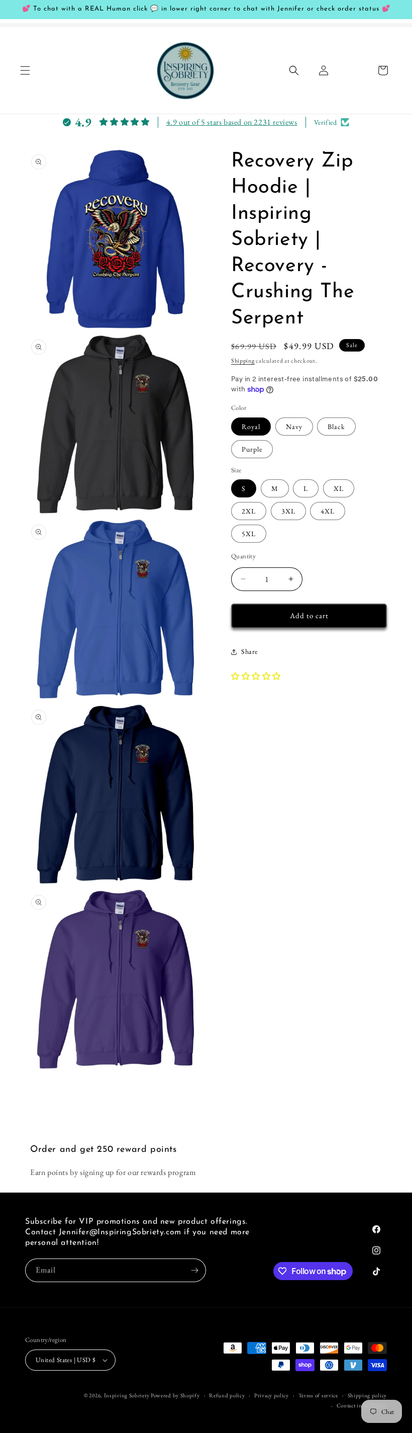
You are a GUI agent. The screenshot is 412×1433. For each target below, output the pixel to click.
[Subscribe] (194, 1270)
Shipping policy (367, 1395)
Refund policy (227, 1395)
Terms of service (318, 1395)
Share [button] (249, 651)
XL (339, 488)
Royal (251, 426)
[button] (25, 70)
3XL (288, 511)
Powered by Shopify (175, 1395)
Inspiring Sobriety (127, 1395)
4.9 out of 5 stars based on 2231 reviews (231, 122)
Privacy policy (271, 1395)
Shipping (243, 361)
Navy (294, 426)
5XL (249, 533)
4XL (328, 511)
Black (336, 426)
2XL (249, 511)
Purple (252, 449)
